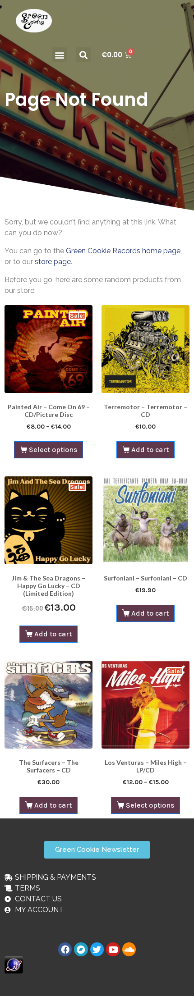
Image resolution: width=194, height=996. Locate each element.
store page (53, 261)
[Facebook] (65, 949)
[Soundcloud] (129, 949)
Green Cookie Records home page (123, 251)
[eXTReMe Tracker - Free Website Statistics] (14, 964)
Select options (53, 449)
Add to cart (150, 449)
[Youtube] (113, 949)
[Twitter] (97, 949)
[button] (59, 54)
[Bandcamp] (81, 949)
